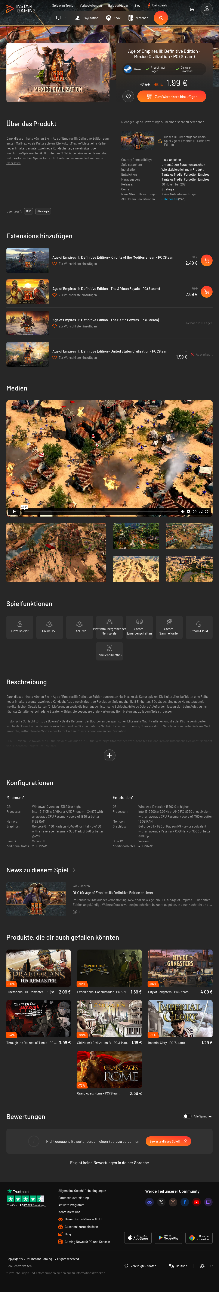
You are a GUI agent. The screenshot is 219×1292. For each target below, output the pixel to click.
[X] (161, 1202)
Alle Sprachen (203, 1116)
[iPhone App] (138, 1238)
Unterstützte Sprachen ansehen (183, 164)
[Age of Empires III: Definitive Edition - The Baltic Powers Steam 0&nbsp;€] (27, 323)
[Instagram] (173, 1202)
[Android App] (168, 1238)
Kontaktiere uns (69, 1212)
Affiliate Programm (71, 1205)
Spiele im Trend (62, 5)
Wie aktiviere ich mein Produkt (182, 169)
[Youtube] (196, 1202)
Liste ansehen (171, 159)
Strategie (167, 189)
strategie (43, 211)
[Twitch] (208, 1202)
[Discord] (149, 1202)
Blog (138, 5)
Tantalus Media (171, 174)
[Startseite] (20, 9)
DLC (28, 211)
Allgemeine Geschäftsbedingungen (82, 1190)
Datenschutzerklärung (73, 1198)
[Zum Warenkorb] (191, 8)
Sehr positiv (169, 199)
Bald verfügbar (118, 5)
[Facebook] (185, 1202)
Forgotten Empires (196, 174)
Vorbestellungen (91, 5)
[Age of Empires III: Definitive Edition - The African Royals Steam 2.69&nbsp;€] (27, 291)
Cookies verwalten (19, 1266)
